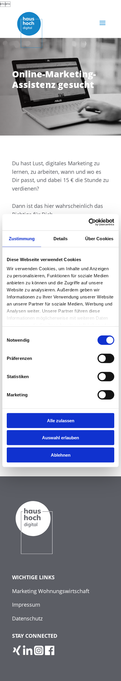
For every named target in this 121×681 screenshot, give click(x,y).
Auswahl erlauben (60, 437)
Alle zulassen (60, 420)
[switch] (106, 358)
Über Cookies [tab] (99, 238)
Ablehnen (60, 454)
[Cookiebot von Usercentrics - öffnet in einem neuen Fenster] (88, 222)
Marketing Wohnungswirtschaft (50, 591)
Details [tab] (60, 238)
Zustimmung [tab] (22, 238)
